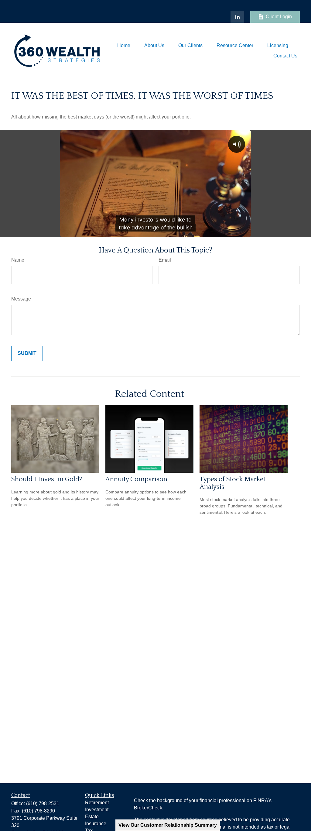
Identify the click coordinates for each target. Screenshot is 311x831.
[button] (124, 45)
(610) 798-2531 (42, 803)
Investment (96, 809)
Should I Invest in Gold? (46, 479)
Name (17, 260)
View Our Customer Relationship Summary (167, 825)
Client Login (279, 16)
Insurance (95, 823)
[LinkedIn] (237, 17)
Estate (92, 816)
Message (21, 298)
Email (165, 260)
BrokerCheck (148, 807)
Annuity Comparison (136, 479)
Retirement (97, 802)
